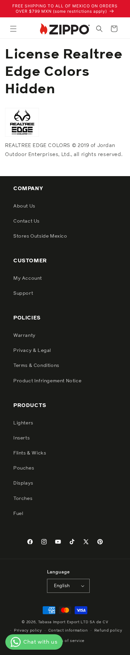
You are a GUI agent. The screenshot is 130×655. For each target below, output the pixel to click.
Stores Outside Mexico (40, 236)
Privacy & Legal (32, 350)
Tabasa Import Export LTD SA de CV (73, 622)
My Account (27, 278)
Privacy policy (28, 630)
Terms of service (68, 641)
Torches (22, 498)
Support (23, 293)
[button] (13, 28)
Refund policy (108, 630)
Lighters (23, 423)
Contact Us (26, 221)
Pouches (23, 468)
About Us (24, 206)
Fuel (18, 513)
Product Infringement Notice (47, 381)
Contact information (68, 630)
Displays (23, 483)
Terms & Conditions (36, 365)
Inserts (21, 438)
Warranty (24, 335)
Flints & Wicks (29, 453)
